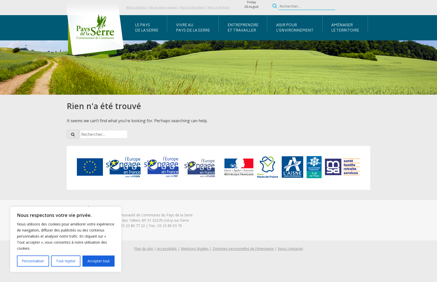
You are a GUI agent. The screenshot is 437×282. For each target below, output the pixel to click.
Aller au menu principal (163, 7)
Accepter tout (99, 261)
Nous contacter (290, 248)
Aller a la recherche (218, 7)
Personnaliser (33, 261)
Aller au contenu (136, 7)
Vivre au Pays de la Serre (193, 28)
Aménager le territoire (345, 28)
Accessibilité (167, 248)
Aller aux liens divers (192, 7)
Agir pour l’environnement (295, 28)
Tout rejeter (66, 261)
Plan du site (144, 248)
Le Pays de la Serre (146, 28)
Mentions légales (195, 248)
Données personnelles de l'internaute (244, 248)
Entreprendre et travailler (243, 28)
